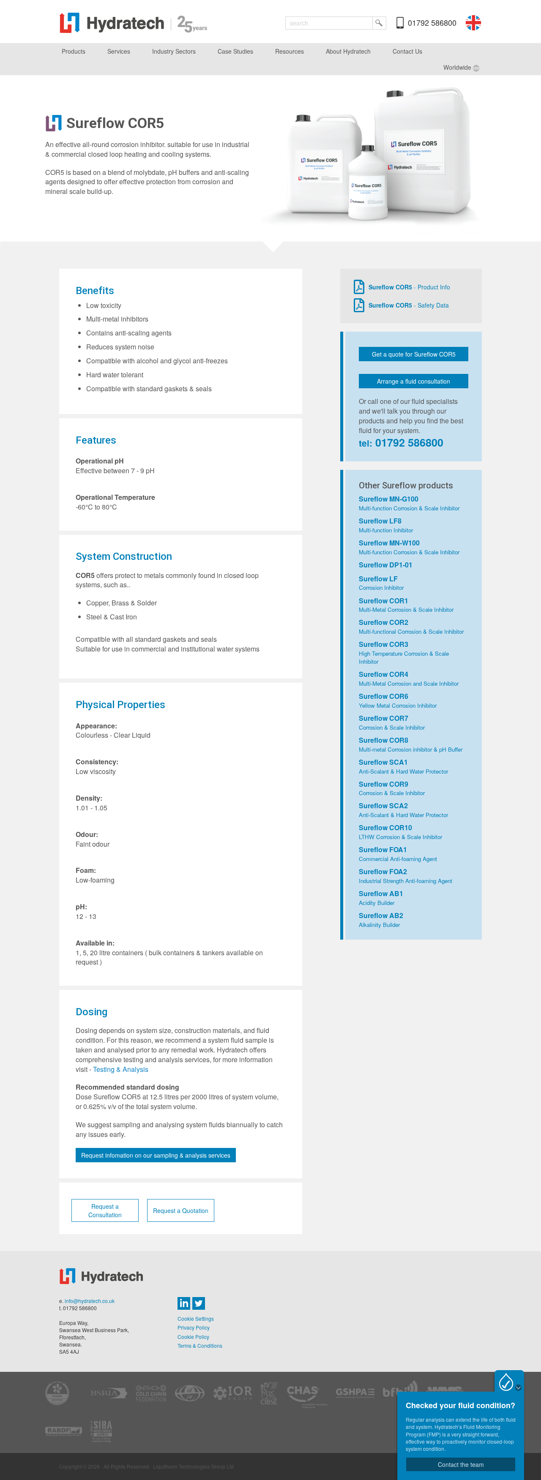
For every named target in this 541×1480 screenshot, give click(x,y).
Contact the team (461, 1464)
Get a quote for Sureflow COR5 (414, 354)
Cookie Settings (196, 1318)
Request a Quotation (180, 1210)
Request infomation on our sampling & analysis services (155, 1155)
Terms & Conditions (200, 1345)
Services (118, 51)
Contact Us (407, 51)
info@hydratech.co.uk (90, 1300)
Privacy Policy (194, 1327)
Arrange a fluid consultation (413, 381)
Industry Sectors (174, 51)
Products (73, 51)
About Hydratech (348, 51)
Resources (289, 51)
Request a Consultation (105, 1210)
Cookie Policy (193, 1336)
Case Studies (235, 51)
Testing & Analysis (120, 1069)
